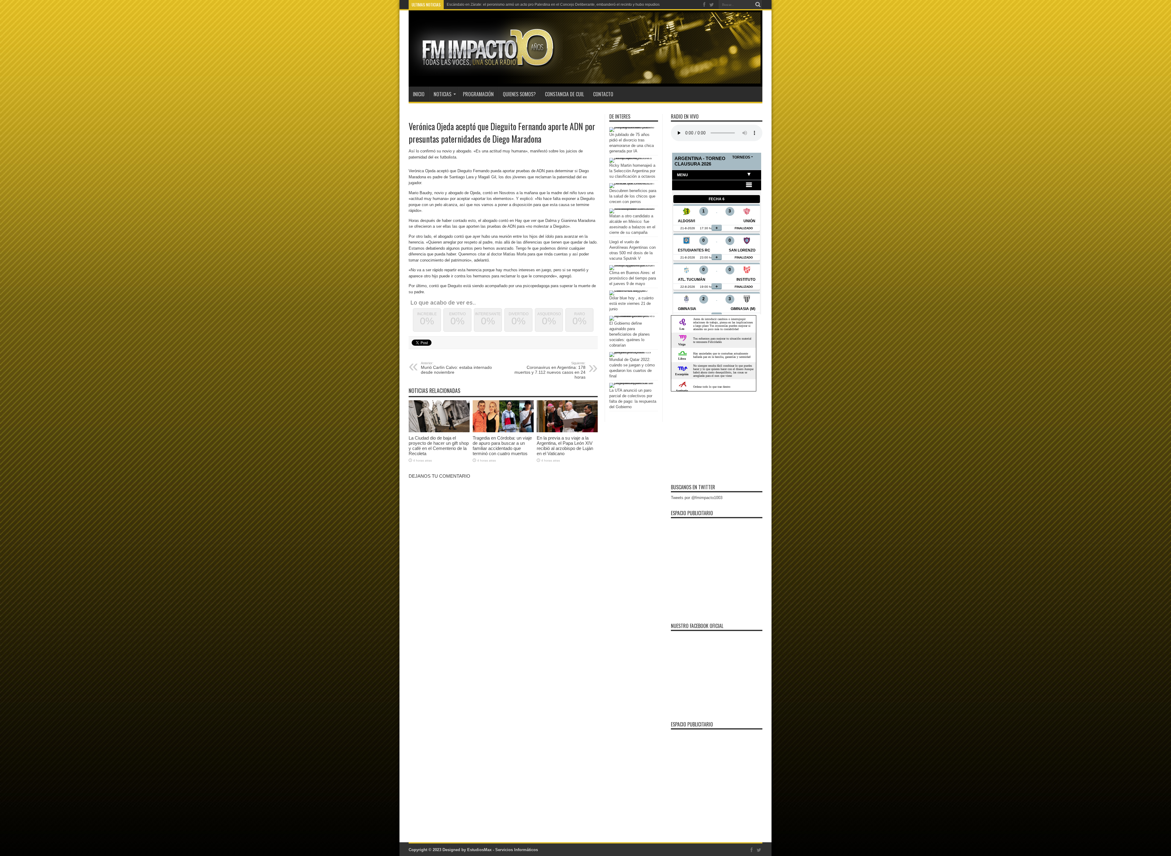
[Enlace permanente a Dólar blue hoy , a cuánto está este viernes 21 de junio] (632, 290)
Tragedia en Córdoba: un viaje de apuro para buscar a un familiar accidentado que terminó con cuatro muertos (502, 445)
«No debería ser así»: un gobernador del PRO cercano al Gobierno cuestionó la (513, 4)
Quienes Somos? (519, 94)
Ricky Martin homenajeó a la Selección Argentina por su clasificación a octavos (632, 171)
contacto (603, 94)
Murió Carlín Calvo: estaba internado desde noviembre (456, 368)
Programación (478, 94)
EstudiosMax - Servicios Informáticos (502, 849)
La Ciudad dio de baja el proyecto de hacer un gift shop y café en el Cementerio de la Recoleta (439, 445)
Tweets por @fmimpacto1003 (696, 497)
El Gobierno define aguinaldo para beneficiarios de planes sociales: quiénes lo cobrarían (629, 334)
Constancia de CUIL (564, 94)
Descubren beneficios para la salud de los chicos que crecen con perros (632, 196)
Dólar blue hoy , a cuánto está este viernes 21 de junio (631, 303)
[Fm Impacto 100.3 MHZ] (486, 71)
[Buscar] (757, 4)
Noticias (442, 94)
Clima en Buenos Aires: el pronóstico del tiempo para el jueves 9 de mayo (632, 278)
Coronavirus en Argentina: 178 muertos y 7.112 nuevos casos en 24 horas (550, 370)
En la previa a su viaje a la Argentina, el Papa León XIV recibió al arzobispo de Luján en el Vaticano (565, 445)
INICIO (418, 94)
